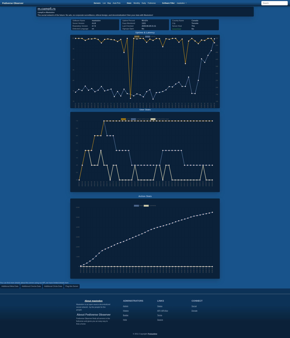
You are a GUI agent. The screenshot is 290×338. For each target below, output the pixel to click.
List (104, 3)
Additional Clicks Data (53, 286)
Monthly (137, 3)
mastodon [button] (181, 3)
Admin (125, 306)
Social (194, 306)
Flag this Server (71, 286)
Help (125, 320)
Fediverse (152, 3)
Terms (159, 315)
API (158, 311)
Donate (194, 311)
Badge (125, 315)
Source (160, 320)
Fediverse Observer (12, 3)
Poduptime (152, 334)
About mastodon (94, 301)
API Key (164, 311)
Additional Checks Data (31, 286)
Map (109, 3)
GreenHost (176, 29)
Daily (144, 3)
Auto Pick (116, 3)
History (126, 311)
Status (159, 306)
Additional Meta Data (9, 286)
